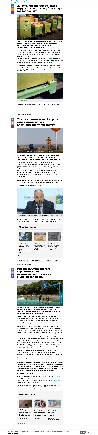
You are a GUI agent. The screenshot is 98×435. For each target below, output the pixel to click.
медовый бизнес (22, 110)
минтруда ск (32, 110)
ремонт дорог (49, 260)
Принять (83, 432)
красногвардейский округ (37, 260)
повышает (54, 380)
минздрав (33, 427)
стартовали (45, 219)
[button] (40, 27)
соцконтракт (47, 108)
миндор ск (57, 260)
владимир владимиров (36, 108)
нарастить (49, 59)
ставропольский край (23, 108)
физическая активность (44, 427)
